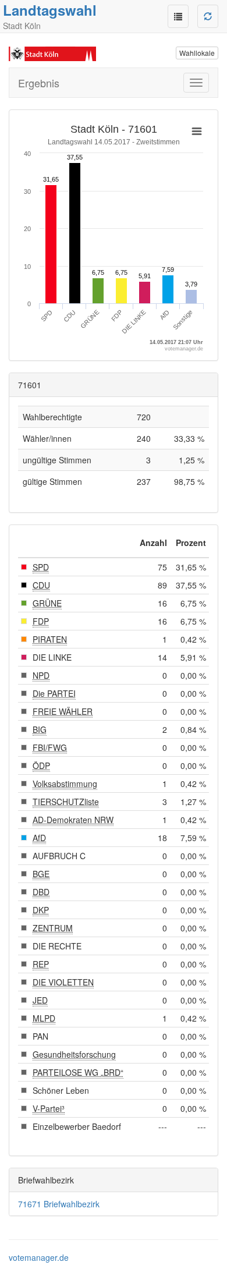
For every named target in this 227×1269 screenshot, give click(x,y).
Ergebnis (38, 82)
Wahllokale (197, 53)
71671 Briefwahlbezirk (59, 1204)
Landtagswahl (50, 10)
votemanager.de (39, 1257)
